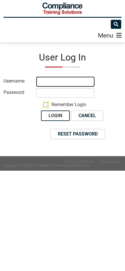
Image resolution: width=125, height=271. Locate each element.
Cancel (87, 115)
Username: (14, 81)
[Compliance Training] (62, 8)
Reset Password (78, 134)
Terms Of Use (110, 161)
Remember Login (68, 104)
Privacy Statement (80, 161)
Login (55, 115)
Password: (14, 92)
